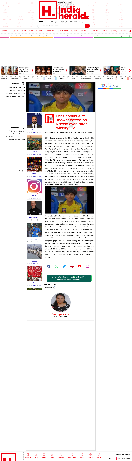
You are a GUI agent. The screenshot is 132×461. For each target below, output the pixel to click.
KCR (119, 78)
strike (53, 243)
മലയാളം (81, 22)
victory (57, 143)
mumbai (59, 138)
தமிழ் (66, 22)
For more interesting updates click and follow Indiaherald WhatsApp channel (69, 278)
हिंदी (52, 22)
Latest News (15, 83)
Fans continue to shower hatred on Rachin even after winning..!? (71, 122)
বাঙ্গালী (75, 22)
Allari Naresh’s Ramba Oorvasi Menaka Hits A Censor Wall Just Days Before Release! (28, 36)
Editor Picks (15, 127)
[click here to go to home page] (64, 18)
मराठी (71, 22)
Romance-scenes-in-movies (123, 454)
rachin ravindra (49, 287)
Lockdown (70, 78)
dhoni (52, 227)
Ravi (110, 458)
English (47, 22)
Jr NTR (58, 78)
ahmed (70, 171)
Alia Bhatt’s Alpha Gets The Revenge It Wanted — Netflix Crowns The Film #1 (71, 36)
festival (59, 149)
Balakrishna (95, 78)
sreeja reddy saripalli (83, 78)
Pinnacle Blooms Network (123, 458)
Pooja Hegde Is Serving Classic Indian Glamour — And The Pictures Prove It (24, 69)
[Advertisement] (66, 51)
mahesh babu (11, 78)
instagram (48, 241)
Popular (17, 171)
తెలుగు (41, 22)
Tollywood (23, 78)
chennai (81, 154)
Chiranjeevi (107, 78)
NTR (35, 78)
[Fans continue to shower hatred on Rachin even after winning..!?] (60, 111)
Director (47, 78)
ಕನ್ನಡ (62, 22)
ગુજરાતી (57, 22)
